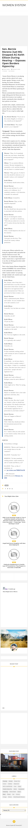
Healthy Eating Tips (7, 789)
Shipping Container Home (10, 766)
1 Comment (4, 71)
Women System (14, 5)
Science (18, 794)
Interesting (5, 791)
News (6, 485)
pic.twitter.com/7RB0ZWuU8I (16, 470)
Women (10, 797)
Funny (19, 786)
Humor (15, 789)
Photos (8, 794)
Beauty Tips (17, 781)
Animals (10, 781)
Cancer (4, 783)
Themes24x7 (18, 825)
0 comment (11, 71)
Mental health (13, 791)
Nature (19, 791)
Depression (16, 783)
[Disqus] (14, 605)
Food (15, 786)
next (4, 708)
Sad (13, 794)
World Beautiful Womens (19, 797)
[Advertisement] (14, 31)
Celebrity (10, 783)
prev (2, 708)
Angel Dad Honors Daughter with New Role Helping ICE (14, 544)
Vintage (4, 797)
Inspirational (21, 789)
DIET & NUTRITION (7, 786)
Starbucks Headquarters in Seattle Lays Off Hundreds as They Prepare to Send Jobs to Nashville (14, 566)
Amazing (5, 781)
